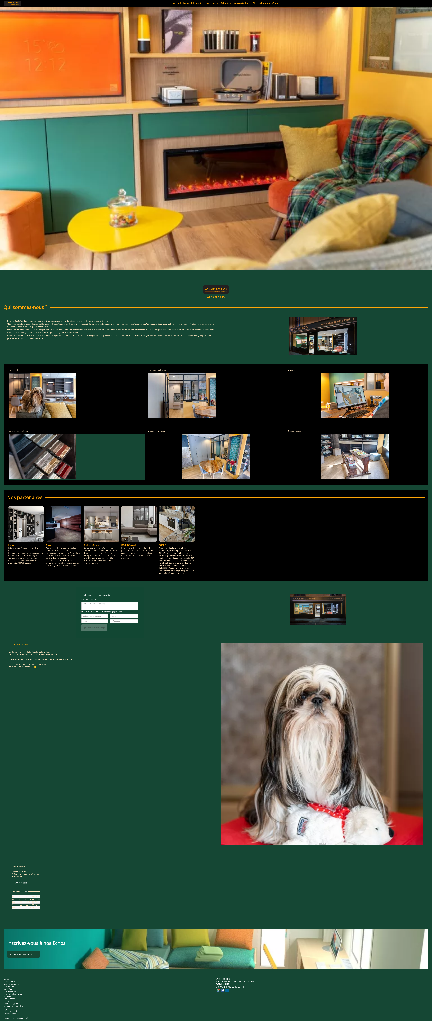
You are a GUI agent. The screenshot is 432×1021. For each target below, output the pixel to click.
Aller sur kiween (235, 987)
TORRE (162, 545)
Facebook (222, 990)
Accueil (177, 3)
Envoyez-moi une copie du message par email (102, 612)
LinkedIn (227, 990)
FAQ (5, 1008)
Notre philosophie (192, 3)
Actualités (226, 3)
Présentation (9, 981)
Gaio (48, 545)
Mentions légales (11, 1004)
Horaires (7, 996)
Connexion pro (10, 1013)
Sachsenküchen (91, 545)
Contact (276, 3)
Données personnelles (13, 1006)
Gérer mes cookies (11, 1011)
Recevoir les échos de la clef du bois (23, 954)
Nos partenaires (261, 3)
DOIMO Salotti (128, 545)
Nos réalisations (242, 3)
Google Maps (218, 990)
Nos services (211, 3)
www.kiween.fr (22, 1018)
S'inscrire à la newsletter (14, 994)
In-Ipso (11, 545)
